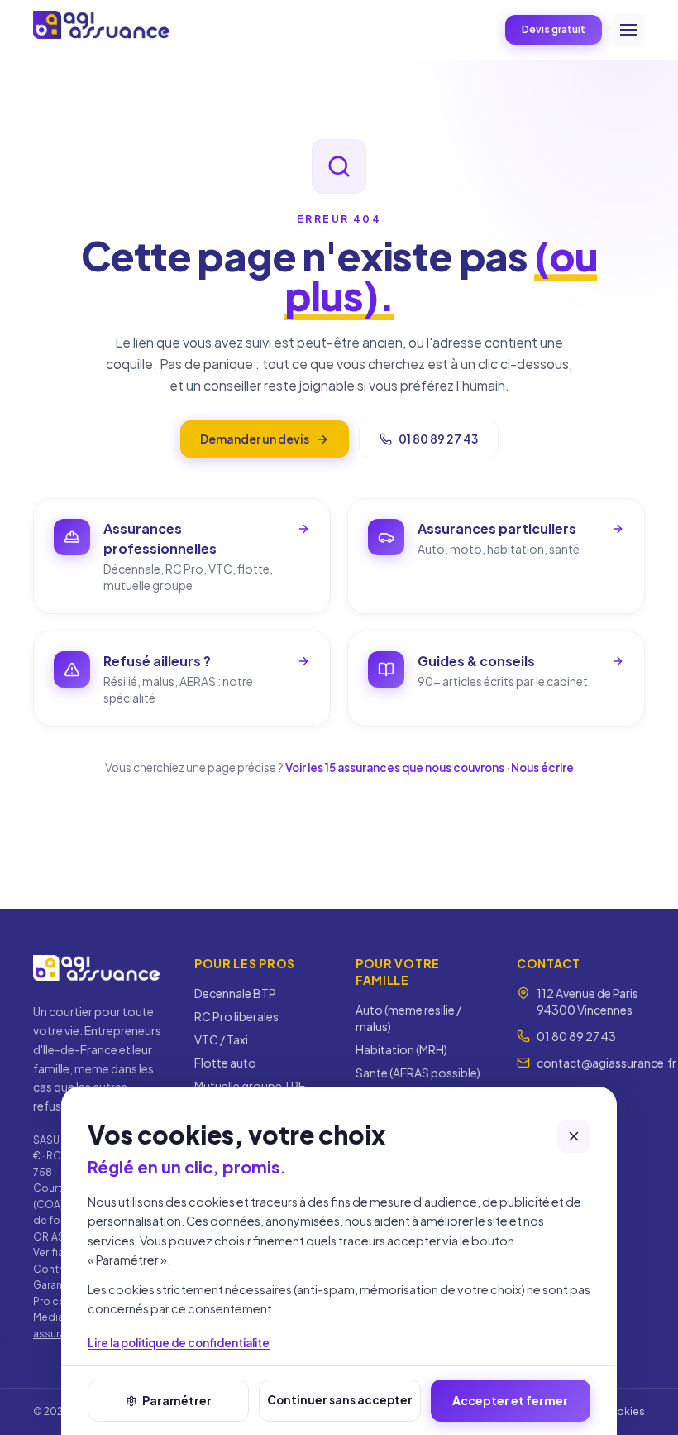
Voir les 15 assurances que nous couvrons (394, 768)
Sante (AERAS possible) (418, 1072)
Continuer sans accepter (340, 1400)
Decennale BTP (235, 993)
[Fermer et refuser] (573, 1136)
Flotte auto (225, 1062)
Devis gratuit (553, 29)
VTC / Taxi (221, 1039)
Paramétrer (177, 1400)
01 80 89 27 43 (438, 438)
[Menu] (628, 29)
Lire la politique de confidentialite (179, 1343)
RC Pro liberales (236, 1016)
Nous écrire (542, 768)
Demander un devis (254, 438)
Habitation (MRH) (401, 1049)
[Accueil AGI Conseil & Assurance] (102, 27)
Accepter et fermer (510, 1400)
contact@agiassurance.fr (606, 1062)
